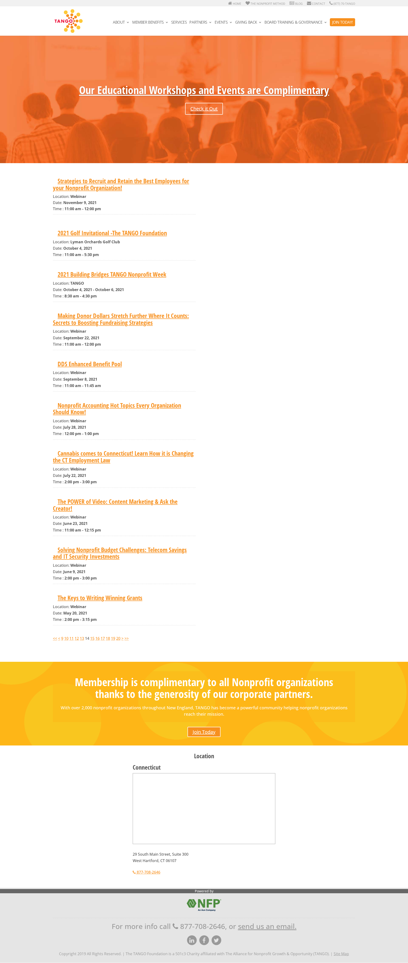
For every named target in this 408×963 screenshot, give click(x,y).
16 (97, 638)
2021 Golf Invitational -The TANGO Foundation (112, 233)
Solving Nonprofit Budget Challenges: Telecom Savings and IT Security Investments (120, 553)
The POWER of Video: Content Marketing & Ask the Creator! (115, 505)
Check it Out (204, 108)
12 (77, 638)
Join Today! (342, 22)
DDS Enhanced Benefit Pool (90, 364)
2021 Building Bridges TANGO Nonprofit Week (112, 274)
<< (55, 638)
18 (108, 638)
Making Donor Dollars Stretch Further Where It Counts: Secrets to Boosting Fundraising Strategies (121, 319)
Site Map (341, 953)
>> (126, 638)
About (119, 23)
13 (82, 638)
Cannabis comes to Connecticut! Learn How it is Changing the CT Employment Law (123, 456)
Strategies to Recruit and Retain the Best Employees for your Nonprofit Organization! (121, 184)
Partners (198, 23)
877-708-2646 (148, 872)
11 (71, 638)
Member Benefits (148, 23)
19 (113, 638)
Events (221, 23)
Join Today (204, 732)
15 (92, 638)
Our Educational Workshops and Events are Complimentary (204, 90)
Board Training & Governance (293, 23)
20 (118, 638)
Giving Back (246, 23)
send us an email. (267, 926)
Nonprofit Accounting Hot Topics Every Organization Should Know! (117, 408)
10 (66, 638)
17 (103, 638)
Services (179, 23)
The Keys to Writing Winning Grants (100, 597)
